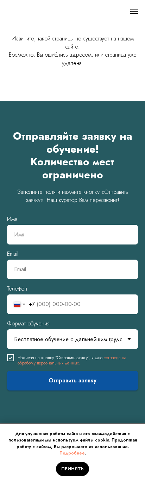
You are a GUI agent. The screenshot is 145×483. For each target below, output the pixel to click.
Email (12, 254)
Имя (12, 219)
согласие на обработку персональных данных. (72, 360)
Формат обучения (28, 323)
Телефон (17, 289)
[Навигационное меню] (134, 11)
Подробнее (72, 453)
